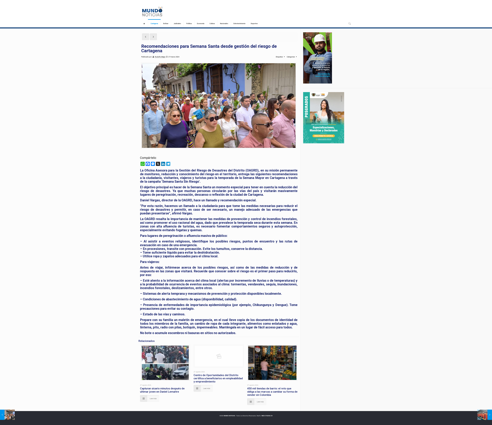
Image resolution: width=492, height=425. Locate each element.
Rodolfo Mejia (160, 57)
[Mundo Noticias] (152, 11)
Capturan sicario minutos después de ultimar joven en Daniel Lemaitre (162, 390)
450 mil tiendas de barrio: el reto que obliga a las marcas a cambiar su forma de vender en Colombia (272, 391)
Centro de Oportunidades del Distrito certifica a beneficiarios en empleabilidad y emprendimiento (218, 378)
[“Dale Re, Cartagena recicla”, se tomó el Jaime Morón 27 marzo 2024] (484, 415)
